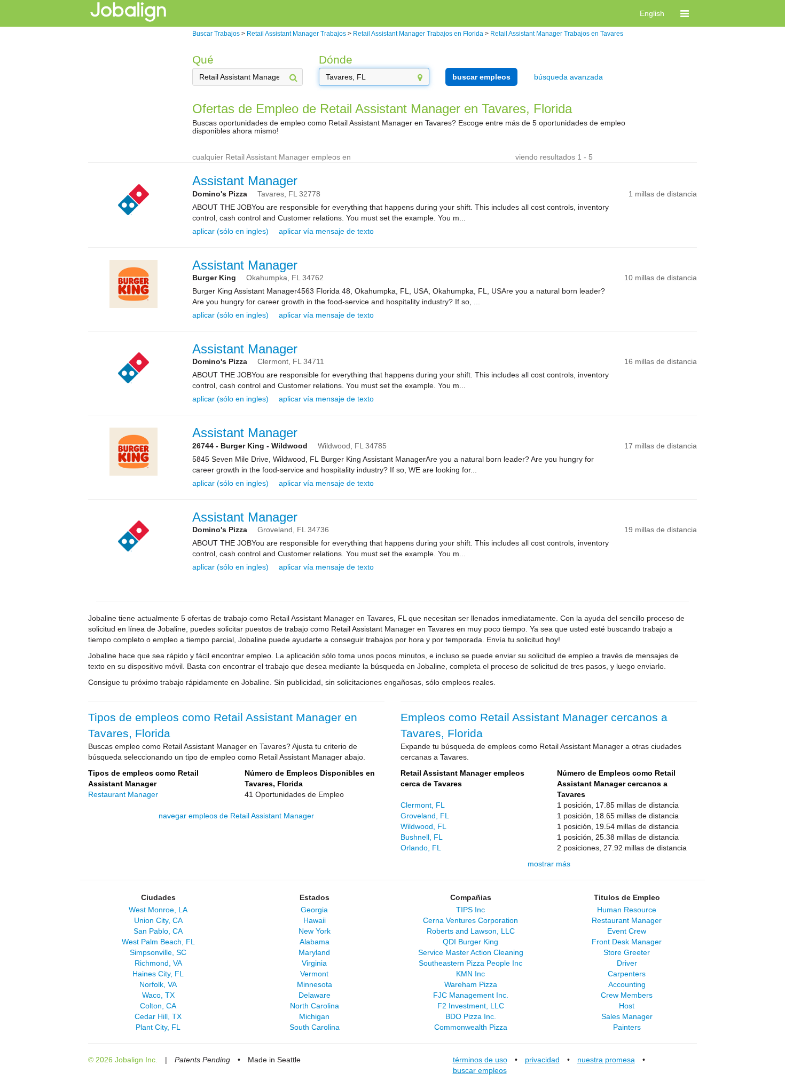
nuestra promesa (606, 1059)
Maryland (314, 952)
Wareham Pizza (470, 984)
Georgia (314, 909)
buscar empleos (481, 77)
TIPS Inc (470, 909)
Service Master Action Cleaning (470, 952)
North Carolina (314, 1005)
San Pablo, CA (158, 931)
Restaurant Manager (123, 794)
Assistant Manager (244, 180)
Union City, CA (158, 920)
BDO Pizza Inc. (470, 1016)
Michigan (314, 1016)
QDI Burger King (470, 941)
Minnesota (314, 984)
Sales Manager (627, 1016)
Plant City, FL (158, 1027)
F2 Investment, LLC (470, 1005)
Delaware (315, 995)
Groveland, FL (425, 815)
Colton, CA (158, 1005)
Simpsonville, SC (158, 952)
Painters (627, 1027)
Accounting (627, 984)
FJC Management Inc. (470, 995)
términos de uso (480, 1059)
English (652, 13)
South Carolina (314, 1027)
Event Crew (626, 931)
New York (315, 931)
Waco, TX (158, 995)
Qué (203, 59)
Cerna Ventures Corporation (470, 920)
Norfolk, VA (158, 984)
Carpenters (627, 973)
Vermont (314, 973)
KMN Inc (470, 973)
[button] (684, 13)
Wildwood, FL (423, 826)
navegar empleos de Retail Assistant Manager (236, 815)
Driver (627, 963)
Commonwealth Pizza (470, 1027)
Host (626, 1005)
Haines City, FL (158, 973)
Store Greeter (626, 952)
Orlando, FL (421, 847)
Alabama (314, 941)
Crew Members (627, 995)
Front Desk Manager (627, 941)
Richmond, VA (158, 963)
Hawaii (314, 920)
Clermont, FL (423, 805)
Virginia (314, 963)
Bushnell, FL (422, 837)
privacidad (542, 1059)
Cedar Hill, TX (158, 1016)
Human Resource (626, 909)
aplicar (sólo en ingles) (230, 231)
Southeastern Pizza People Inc (470, 963)
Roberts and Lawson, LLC (471, 931)
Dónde (335, 59)
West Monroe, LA (158, 909)
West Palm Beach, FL (158, 941)
